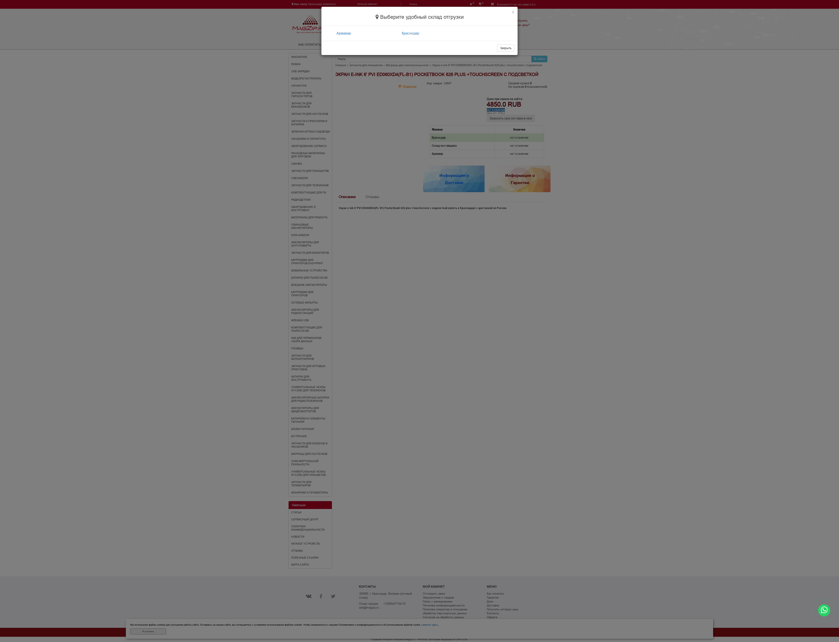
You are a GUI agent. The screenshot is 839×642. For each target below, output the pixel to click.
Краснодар (410, 33)
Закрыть (505, 48)
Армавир (343, 33)
